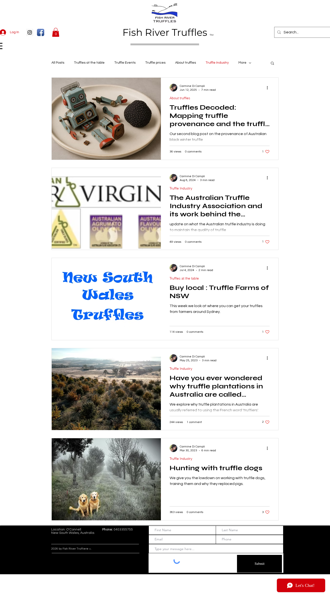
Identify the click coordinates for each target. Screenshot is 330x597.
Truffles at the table (89, 62)
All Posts (57, 62)
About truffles (185, 62)
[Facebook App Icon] (40, 32)
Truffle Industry (217, 62)
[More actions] (269, 88)
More (242, 62)
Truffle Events (125, 62)
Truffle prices (155, 62)
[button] (55, 32)
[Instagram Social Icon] (29, 32)
